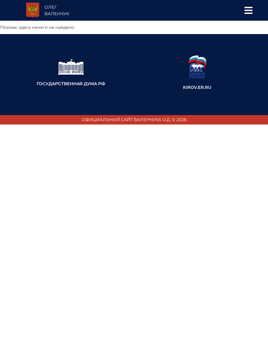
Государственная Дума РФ (71, 83)
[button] (248, 10)
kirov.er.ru (197, 87)
